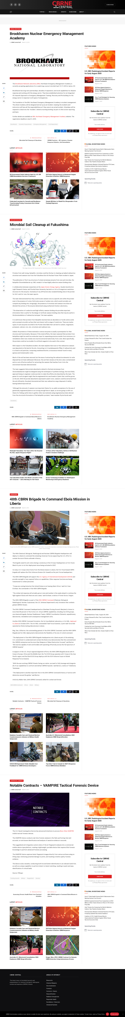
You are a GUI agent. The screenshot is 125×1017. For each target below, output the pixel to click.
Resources (53, 12)
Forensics (49, 988)
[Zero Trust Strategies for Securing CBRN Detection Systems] (89, 99)
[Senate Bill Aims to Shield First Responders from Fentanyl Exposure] (62, 189)
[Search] (114, 12)
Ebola (31, 685)
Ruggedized (30, 878)
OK (107, 1014)
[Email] (4, 101)
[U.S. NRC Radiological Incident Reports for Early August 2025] (100, 60)
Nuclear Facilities (16, 220)
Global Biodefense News (95, 144)
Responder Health (51, 999)
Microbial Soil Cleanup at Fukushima (30, 140)
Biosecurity (49, 980)
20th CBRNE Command (46, 600)
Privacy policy (114, 1014)
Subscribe (110, 4)
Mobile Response (16, 29)
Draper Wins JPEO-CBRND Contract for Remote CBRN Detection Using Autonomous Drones (61, 958)
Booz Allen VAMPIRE (67, 831)
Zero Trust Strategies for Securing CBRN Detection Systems (105, 98)
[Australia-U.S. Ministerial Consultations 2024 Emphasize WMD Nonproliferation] (62, 723)
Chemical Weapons (51, 983)
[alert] (100, 183)
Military (37, 685)
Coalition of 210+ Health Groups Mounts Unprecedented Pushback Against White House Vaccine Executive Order (98, 170)
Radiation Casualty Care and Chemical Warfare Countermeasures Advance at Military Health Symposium (25, 737)
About (81, 12)
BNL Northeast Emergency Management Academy (49, 116)
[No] (123, 1014)
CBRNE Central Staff (16, 42)
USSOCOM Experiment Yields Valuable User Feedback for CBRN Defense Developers (24, 765)
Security (38, 878)
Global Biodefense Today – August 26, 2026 (97, 335)
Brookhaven (14, 124)
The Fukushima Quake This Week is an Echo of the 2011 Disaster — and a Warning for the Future (26, 478)
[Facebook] (4, 88)
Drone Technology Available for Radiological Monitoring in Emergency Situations (60, 478)
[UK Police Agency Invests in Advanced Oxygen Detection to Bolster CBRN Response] (62, 162)
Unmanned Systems (51, 1004)
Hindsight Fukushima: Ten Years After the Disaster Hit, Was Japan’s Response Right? (26, 451)
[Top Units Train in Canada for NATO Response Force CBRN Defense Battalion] (62, 752)
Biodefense (14, 494)
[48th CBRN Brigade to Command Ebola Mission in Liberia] (39, 544)
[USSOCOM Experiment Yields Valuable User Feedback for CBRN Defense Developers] (26, 752)
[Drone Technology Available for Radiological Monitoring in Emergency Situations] (62, 466)
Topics (42, 12)
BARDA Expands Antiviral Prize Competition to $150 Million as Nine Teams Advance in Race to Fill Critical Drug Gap (99, 155)
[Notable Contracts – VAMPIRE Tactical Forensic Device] (39, 826)
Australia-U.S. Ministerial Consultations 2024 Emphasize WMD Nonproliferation (60, 736)
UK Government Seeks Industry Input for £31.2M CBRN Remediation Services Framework (25, 175)
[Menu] (11, 12)
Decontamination (51, 985)
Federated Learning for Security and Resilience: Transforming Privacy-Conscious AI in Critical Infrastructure (25, 203)
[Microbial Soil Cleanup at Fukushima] (39, 265)
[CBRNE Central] (62, 4)
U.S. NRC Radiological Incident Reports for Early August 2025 (100, 72)
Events (63, 12)
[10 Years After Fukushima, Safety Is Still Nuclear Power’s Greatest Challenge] (62, 439)
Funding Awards (15, 878)
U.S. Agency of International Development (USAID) (55, 577)
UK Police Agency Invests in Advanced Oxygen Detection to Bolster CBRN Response (61, 175)
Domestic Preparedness (25, 124)
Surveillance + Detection (53, 1002)
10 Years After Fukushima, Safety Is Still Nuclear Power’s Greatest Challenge (61, 451)
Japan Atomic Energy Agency (50, 287)
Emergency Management (40, 124)
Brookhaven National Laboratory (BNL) (28, 84)
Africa (26, 685)
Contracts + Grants (17, 780)
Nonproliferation (51, 994)
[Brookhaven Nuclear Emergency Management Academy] (39, 79)
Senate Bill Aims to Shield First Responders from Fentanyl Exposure (61, 202)
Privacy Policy (97, 135)
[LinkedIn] (4, 92)
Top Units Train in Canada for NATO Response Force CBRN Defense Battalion (61, 765)
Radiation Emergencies (52, 996)
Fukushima (13, 400)
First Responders (53, 124)
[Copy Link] (4, 97)
